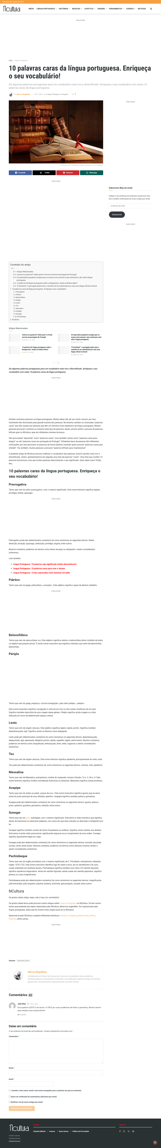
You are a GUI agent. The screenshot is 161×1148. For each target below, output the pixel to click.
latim (28, 818)
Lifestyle (88, 9)
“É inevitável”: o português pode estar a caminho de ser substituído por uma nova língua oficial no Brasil (57, 286)
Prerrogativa (20, 292)
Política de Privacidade (80, 1131)
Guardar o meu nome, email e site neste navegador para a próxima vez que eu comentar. (46, 1090)
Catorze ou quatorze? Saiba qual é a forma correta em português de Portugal (46, 275)
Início (31, 9)
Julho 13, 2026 (28, 352)
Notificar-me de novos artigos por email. (27, 1102)
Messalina (20, 308)
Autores (52, 1131)
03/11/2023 (38, 94)
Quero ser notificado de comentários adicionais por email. (34, 1097)
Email (12, 1079)
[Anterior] (54, 363)
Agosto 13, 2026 (29, 340)
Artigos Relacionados (25, 272)
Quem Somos (64, 1131)
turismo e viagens (68, 915)
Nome (12, 1068)
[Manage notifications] (155, 1142)
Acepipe (19, 311)
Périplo (18, 300)
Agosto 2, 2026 (77, 342)
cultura (92, 915)
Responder (23, 1015)
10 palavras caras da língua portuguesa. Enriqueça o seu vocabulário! (39, 289)
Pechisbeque (21, 317)
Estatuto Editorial (39, 1131)
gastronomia (82, 915)
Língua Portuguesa (46, 9)
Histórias (63, 9)
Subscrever (117, 214)
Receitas (76, 9)
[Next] (58, 363)
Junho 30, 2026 (77, 355)
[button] (56, 131)
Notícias (142, 9)
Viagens (101, 9)
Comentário (14, 1036)
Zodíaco (130, 9)
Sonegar (19, 314)
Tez (17, 306)
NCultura (15, 320)
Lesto (18, 303)
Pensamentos (115, 9)
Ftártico (18, 295)
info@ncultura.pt (14, 1141)
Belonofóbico (20, 297)
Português (64, 94)
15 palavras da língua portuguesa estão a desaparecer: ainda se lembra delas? (47, 283)
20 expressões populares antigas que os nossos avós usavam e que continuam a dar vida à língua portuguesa (55, 278)
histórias (12, 919)
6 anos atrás (34, 1004)
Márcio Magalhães (23, 94)
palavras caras (23, 961)
